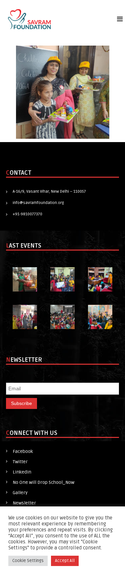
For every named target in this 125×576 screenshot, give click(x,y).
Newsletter (24, 503)
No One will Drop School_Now (43, 482)
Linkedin (22, 472)
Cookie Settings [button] (28, 560)
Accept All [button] (65, 560)
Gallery (20, 492)
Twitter (20, 462)
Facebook (23, 451)
